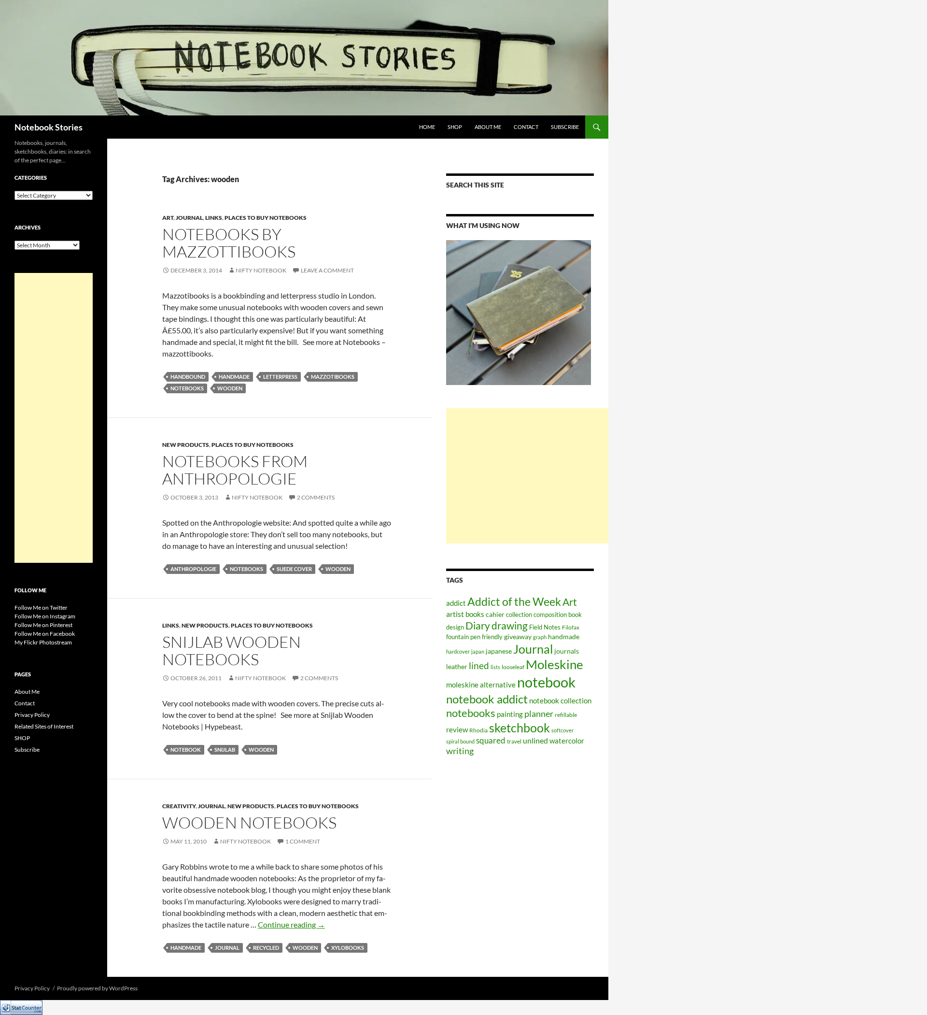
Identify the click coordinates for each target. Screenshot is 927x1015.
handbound (187, 376)
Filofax (570, 627)
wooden (229, 388)
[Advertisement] (527, 475)
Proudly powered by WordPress (97, 988)
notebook (185, 749)
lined (479, 665)
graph (540, 637)
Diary (477, 625)
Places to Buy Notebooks (266, 217)
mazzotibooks (332, 376)
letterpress (280, 376)
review (457, 730)
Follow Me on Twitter (41, 607)
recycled (266, 947)
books (474, 614)
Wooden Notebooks (249, 822)
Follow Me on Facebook (44, 633)
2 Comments (316, 497)
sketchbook (519, 727)
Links (213, 217)
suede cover (294, 569)
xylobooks (347, 947)
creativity (179, 806)
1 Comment (302, 841)
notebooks (187, 388)
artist (455, 614)
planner (538, 714)
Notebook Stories (48, 127)
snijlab (224, 749)
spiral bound (460, 741)
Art (167, 217)
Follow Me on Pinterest (43, 625)
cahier (495, 614)
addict (456, 603)
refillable (566, 715)
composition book (558, 614)
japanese (499, 651)
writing (460, 751)
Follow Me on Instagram (44, 616)
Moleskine (554, 664)
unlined (535, 740)
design (455, 627)
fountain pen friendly (474, 637)
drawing (510, 625)
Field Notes (545, 627)
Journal (189, 217)
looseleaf (513, 667)
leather (456, 666)
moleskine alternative (481, 684)
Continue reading (291, 924)
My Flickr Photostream (43, 642)
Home (427, 127)
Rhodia (478, 730)
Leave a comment (327, 270)
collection (519, 614)
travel (514, 741)
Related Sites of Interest (43, 726)
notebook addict (487, 699)
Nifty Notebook (261, 270)
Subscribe (565, 127)
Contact (526, 127)
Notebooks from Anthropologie (235, 469)
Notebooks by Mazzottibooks (228, 242)
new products (185, 444)
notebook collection (560, 700)
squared (491, 740)
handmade (234, 376)
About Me (488, 127)
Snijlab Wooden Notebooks (231, 650)
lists (495, 667)
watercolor (566, 740)
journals (566, 651)
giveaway (518, 636)
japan (477, 651)
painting (510, 714)
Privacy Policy (32, 714)
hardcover (458, 651)
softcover (562, 730)
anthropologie (193, 569)
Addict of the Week (514, 601)
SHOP (455, 127)
